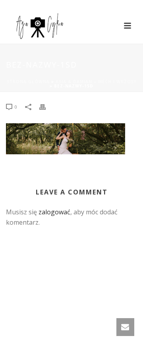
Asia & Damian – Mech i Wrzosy (96, 81)
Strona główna (28, 81)
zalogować (54, 212)
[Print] (46, 106)
